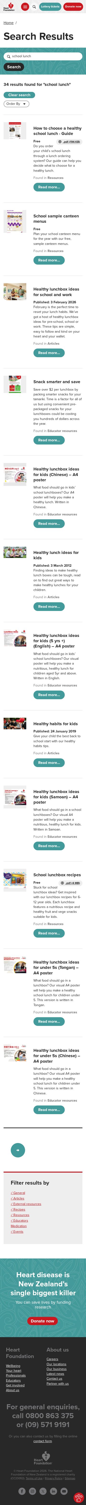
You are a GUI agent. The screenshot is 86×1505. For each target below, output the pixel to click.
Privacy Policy (53, 1478)
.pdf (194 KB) (71, 142)
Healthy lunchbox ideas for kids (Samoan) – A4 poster (56, 797)
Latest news (55, 1374)
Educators (13, 1380)
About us (12, 1390)
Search (14, 67)
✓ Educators (19, 1221)
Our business (57, 1369)
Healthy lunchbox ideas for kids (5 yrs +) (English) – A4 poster (56, 641)
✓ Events (17, 1232)
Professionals (16, 1375)
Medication (19, 1226)
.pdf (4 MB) (72, 883)
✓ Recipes (18, 1209)
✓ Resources (20, 1215)
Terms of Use (34, 1478)
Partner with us (58, 1384)
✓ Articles (17, 1198)
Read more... (49, 187)
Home (9, 22)
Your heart (13, 1371)
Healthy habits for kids (55, 723)
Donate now (73, 6)
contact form (42, 1441)
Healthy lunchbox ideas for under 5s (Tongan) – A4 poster (56, 967)
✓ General (18, 1193)
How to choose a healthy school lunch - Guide (57, 131)
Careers (52, 1359)
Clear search (19, 95)
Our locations (56, 1364)
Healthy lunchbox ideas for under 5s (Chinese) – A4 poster (56, 1056)
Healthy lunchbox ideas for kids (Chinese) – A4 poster (56, 474)
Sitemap (70, 1478)
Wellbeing (13, 1366)
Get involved (15, 1385)
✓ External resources (26, 1204)
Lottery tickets (50, 6)
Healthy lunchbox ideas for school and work (56, 291)
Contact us (54, 1379)
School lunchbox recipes (57, 874)
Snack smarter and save (56, 381)
